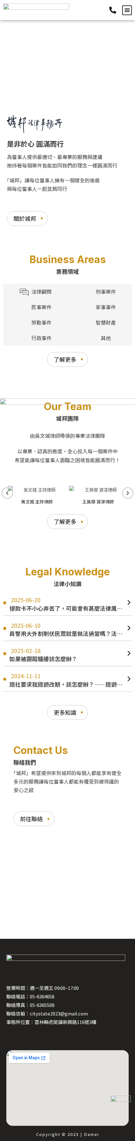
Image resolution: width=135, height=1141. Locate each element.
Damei (91, 1134)
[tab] (35, 291)
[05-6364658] (114, 10)
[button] (127, 10)
